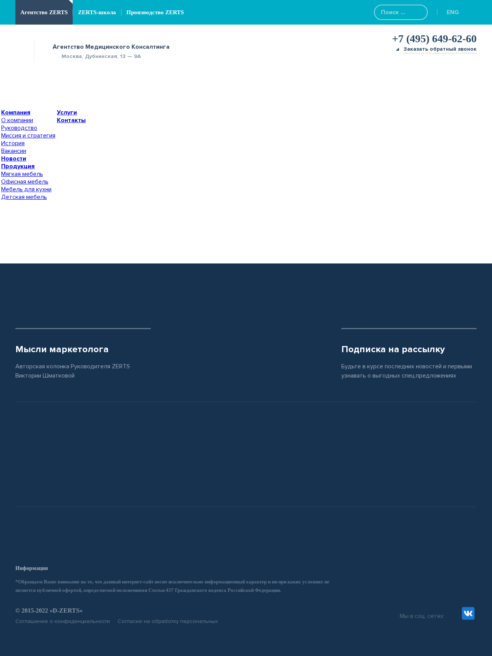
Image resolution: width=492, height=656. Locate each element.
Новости (13, 158)
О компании (17, 120)
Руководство (19, 128)
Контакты (71, 120)
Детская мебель (24, 197)
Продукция (18, 166)
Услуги (67, 112)
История (13, 143)
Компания (15, 112)
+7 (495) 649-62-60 (434, 39)
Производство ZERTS (155, 12)
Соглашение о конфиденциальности (62, 621)
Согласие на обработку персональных (168, 621)
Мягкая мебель (22, 174)
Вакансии (13, 151)
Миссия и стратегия (28, 135)
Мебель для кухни (26, 189)
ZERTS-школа (97, 12)
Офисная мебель (24, 182)
